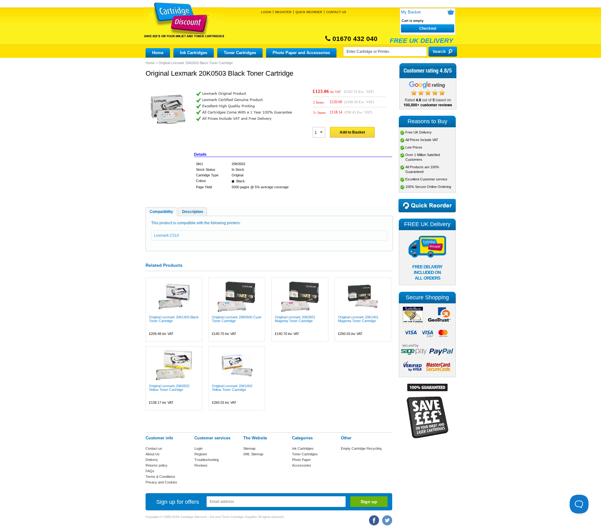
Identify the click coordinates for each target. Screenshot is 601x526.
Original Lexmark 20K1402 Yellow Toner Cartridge (232, 388)
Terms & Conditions (160, 476)
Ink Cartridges (193, 52)
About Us (153, 454)
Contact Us (336, 12)
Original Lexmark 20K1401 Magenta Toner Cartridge (358, 319)
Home (157, 52)
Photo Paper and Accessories (301, 52)
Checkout (427, 28)
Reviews (201, 465)
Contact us (154, 448)
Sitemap (249, 448)
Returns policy (156, 465)
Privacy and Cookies (161, 482)
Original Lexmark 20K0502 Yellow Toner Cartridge (169, 388)
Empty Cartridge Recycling (361, 448)
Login (266, 12)
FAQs (150, 471)
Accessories (301, 465)
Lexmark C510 (166, 235)
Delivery (152, 460)
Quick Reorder (308, 12)
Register (283, 12)
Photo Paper (301, 460)
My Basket (411, 12)
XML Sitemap (253, 454)
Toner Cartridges (240, 52)
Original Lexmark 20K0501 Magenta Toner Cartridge (295, 319)
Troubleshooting (206, 460)
